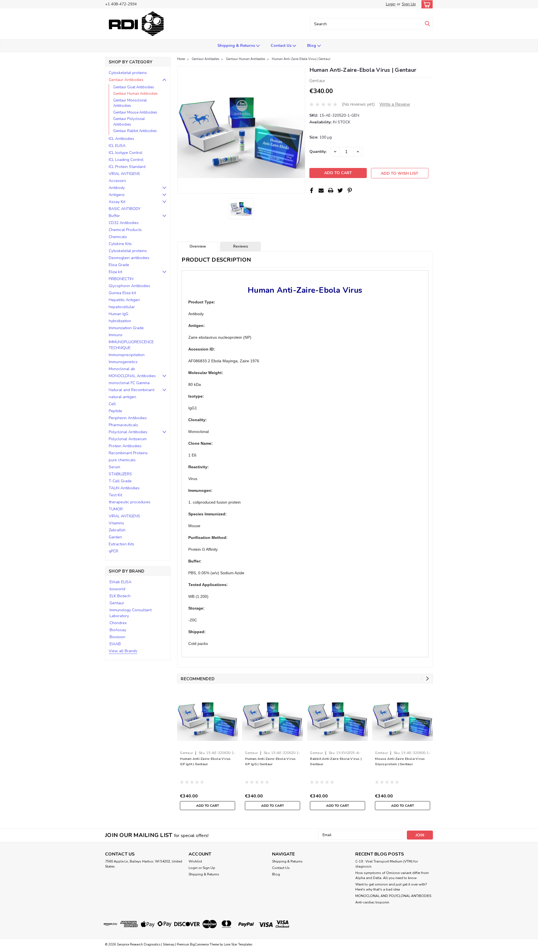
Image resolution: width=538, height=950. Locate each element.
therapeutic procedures (129, 502)
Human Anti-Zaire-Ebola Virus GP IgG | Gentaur (270, 761)
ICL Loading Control (126, 159)
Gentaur (117, 603)
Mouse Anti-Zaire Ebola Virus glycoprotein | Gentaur (400, 761)
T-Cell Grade (120, 481)
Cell (112, 404)
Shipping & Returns (236, 45)
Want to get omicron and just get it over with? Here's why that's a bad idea (391, 887)
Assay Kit (117, 201)
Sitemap (168, 944)
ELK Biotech (120, 596)
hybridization (120, 321)
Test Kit (115, 495)
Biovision (117, 637)
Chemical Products (125, 229)
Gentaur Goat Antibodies (133, 87)
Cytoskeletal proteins (128, 72)
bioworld (117, 589)
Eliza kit (115, 272)
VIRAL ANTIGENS (124, 173)
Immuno (115, 335)
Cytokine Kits (120, 243)
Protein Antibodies (125, 446)
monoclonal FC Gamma (129, 383)
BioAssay (118, 630)
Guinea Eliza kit (122, 293)
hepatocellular (122, 307)
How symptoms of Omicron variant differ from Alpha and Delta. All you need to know (392, 875)
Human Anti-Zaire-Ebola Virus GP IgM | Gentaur (205, 761)
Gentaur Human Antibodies (135, 93)
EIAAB (115, 644)
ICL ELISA (117, 145)
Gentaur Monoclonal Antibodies (130, 103)
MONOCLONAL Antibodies (132, 376)
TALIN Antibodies (124, 488)
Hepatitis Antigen (124, 300)
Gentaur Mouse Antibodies (135, 112)
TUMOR (116, 509)
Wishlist (195, 861)
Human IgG (118, 314)
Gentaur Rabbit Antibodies (135, 130)
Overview (197, 246)
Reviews (240, 246)
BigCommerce (199, 944)
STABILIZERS (120, 474)
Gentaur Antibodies (126, 79)
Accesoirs (117, 180)
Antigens (117, 194)
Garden (115, 537)
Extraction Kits (121, 544)
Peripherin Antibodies (128, 418)
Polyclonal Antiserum (128, 439)
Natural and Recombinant (131, 390)
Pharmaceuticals (123, 425)
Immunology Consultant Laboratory (131, 613)
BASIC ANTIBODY (125, 208)
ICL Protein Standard (127, 166)
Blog (312, 45)
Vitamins (116, 523)
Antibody (117, 187)
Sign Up (409, 4)
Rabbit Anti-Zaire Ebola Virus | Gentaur (335, 761)
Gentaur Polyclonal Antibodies (129, 121)
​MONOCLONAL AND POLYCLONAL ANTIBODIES (393, 896)
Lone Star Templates (238, 944)
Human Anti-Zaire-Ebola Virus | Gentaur (301, 59)
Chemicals (118, 236)
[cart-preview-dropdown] (426, 4)
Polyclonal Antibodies (128, 432)
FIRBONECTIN (121, 279)
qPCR (113, 551)
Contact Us (282, 45)
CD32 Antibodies (124, 222)
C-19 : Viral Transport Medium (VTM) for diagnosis (386, 864)
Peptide (115, 411)
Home (181, 59)
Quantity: (317, 151)
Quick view (207, 744)
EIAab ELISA (120, 582)
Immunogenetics (123, 362)
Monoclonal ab (122, 369)
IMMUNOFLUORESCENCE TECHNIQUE (131, 345)
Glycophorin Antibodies (129, 286)
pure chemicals (122, 460)
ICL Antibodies (121, 138)
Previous (422, 679)
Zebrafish (117, 530)
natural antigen (122, 397)
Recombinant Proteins (128, 453)
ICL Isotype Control (125, 152)
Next (427, 679)
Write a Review (394, 104)
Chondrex (118, 623)
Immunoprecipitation (127, 355)
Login (390, 4)
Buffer (114, 215)
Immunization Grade (126, 328)
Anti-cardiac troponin (372, 902)
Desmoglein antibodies (129, 257)
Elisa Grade (119, 265)
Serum (114, 467)
